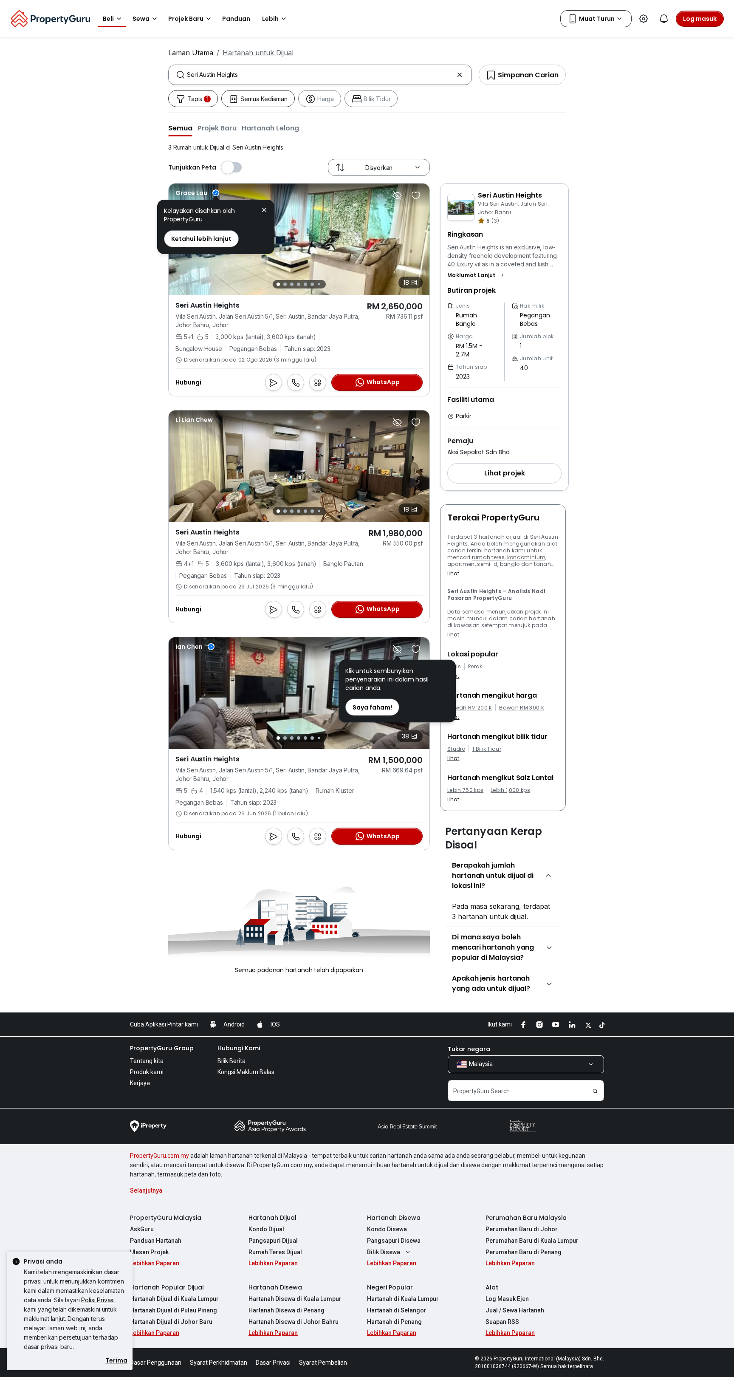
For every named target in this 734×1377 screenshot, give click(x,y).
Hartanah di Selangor (396, 1310)
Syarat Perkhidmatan (218, 1362)
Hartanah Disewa (394, 1217)
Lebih (270, 18)
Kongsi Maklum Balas (245, 1072)
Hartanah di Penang (394, 1321)
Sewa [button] (141, 18)
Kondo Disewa (387, 1229)
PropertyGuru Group (162, 1048)
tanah (542, 564)
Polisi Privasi (98, 1299)
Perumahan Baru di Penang (524, 1252)
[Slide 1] (278, 284)
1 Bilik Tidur (486, 749)
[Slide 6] (312, 284)
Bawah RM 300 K (521, 707)
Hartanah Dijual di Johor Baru (171, 1321)
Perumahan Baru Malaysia (526, 1217)
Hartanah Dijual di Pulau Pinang (173, 1310)
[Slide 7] (319, 284)
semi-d (487, 564)
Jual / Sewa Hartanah (515, 1310)
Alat (492, 1287)
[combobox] (320, 74)
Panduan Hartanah (155, 1240)
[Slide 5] (305, 284)
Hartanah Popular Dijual (167, 1287)
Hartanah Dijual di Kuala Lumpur (174, 1298)
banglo (510, 564)
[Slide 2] (285, 284)
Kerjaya (140, 1083)
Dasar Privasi (273, 1362)
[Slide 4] (298, 284)
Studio (456, 749)
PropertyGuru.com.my (159, 1155)
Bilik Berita (231, 1060)
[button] (180, 127)
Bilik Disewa (383, 1252)
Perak (475, 666)
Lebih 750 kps (465, 790)
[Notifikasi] (663, 18)
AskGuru (142, 1229)
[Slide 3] (292, 284)
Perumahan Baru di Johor (522, 1229)
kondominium (526, 557)
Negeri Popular (390, 1287)
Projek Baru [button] (185, 18)
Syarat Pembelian (323, 1362)
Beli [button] (108, 18)
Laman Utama (190, 52)
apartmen (461, 564)
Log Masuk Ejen (507, 1298)
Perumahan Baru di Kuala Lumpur (532, 1240)
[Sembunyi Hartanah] (397, 195)
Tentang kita (147, 1060)
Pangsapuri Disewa (394, 1240)
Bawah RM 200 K (469, 707)
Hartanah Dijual (272, 1217)
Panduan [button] (236, 18)
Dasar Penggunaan (155, 1362)
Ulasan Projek (149, 1252)
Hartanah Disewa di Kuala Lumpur (295, 1298)
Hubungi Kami (238, 1048)
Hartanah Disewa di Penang (286, 1310)
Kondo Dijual (266, 1229)
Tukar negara (469, 1049)
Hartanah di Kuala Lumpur (403, 1298)
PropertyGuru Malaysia (165, 1217)
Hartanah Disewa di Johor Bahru (293, 1321)
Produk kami (147, 1072)
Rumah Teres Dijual (275, 1252)
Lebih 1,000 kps (510, 790)
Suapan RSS (502, 1321)
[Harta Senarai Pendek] (416, 195)
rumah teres (488, 557)
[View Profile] (197, 193)
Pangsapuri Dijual (273, 1240)
